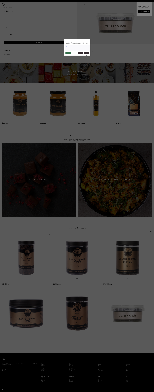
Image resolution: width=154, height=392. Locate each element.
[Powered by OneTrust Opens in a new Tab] (87, 55)
